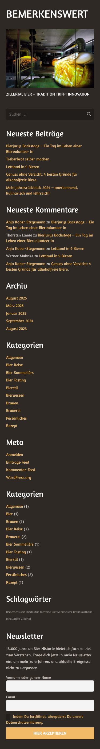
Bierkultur (32, 612)
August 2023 (16, 328)
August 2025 (16, 298)
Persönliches (16, 418)
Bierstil (12, 387)
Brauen (12, 402)
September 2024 (19, 320)
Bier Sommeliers (62, 612)
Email (10, 697)
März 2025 (15, 305)
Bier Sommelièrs (20, 372)
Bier (9, 513)
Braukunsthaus (82, 612)
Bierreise (45, 612)
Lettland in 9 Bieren (22, 166)
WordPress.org (18, 477)
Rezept (11, 425)
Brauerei (13, 410)
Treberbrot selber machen (27, 158)
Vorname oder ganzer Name (28, 677)
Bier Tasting (16, 380)
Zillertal (26, 619)
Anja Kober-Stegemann (25, 221)
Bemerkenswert (15, 612)
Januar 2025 (16, 313)
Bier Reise (14, 364)
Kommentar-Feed (20, 469)
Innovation (13, 619)
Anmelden (14, 454)
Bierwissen (15, 395)
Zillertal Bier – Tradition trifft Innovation (48, 94)
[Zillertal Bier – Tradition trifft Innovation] (50, 58)
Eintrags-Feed (17, 462)
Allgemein (14, 357)
